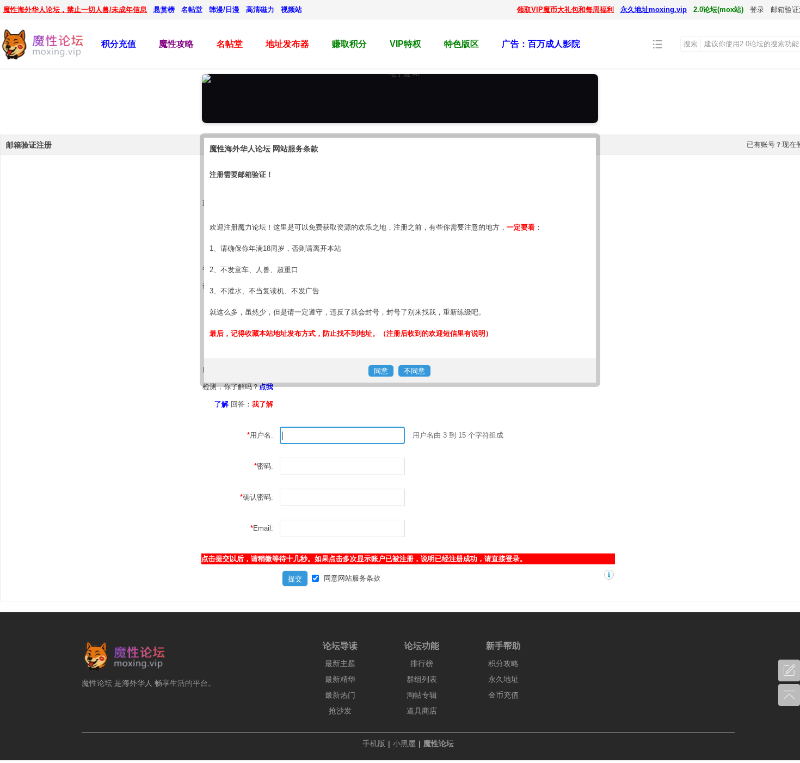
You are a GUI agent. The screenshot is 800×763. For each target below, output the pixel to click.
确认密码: (258, 497)
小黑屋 (404, 743)
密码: (265, 466)
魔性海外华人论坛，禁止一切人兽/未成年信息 (75, 9)
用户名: (261, 435)
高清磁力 (260, 9)
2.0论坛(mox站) (718, 9)
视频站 (291, 9)
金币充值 (503, 695)
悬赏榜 (164, 9)
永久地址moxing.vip (653, 9)
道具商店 (422, 710)
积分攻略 (503, 663)
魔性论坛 (438, 743)
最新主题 (340, 663)
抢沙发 (340, 710)
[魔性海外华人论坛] (42, 61)
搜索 (691, 44)
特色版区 (461, 43)
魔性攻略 (176, 43)
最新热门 (340, 695)
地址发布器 (287, 43)
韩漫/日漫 (224, 9)
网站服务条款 (359, 578)
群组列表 (422, 679)
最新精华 (340, 679)
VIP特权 (405, 43)
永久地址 (503, 679)
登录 (757, 9)
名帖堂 (191, 9)
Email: (263, 528)
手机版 (373, 743)
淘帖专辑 (422, 695)
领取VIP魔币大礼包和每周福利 (565, 9)
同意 (352, 578)
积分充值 (118, 43)
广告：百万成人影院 (541, 43)
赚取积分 (349, 43)
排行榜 (421, 663)
